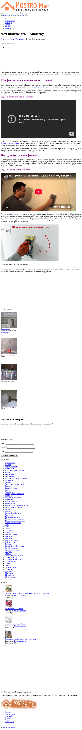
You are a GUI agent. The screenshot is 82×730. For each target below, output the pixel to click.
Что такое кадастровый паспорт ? (17, 624)
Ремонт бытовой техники (14, 546)
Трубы (7, 563)
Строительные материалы (14, 559)
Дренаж (8, 490)
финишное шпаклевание (10, 143)
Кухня (7, 511)
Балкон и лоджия (11, 467)
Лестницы (9, 515)
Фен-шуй (8, 23)
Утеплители (9, 569)
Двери (7, 27)
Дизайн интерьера (11, 488)
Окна (7, 527)
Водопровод (9, 476)
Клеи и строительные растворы (16, 505)
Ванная (7, 472)
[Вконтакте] (5, 15)
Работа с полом (10, 542)
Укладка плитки (11, 567)
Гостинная (9, 480)
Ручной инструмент (12, 550)
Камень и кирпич (11, 501)
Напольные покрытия (13, 523)
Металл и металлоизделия (14, 519)
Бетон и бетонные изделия (14, 470)
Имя (3, 443)
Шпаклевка (19, 39)
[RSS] (27, 15)
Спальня (8, 554)
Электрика (9, 579)
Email (3, 447)
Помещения (9, 28)
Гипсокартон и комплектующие (16, 478)
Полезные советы (11, 540)
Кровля (7, 509)
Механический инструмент (15, 521)
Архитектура (10, 21)
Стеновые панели (11, 557)
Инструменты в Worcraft (14, 609)
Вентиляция (9, 474)
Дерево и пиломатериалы (14, 484)
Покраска (8, 536)
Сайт (2, 451)
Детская (8, 486)
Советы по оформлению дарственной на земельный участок (27, 593)
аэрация (8, 465)
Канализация (10, 503)
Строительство (10, 561)
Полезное (8, 538)
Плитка (8, 532)
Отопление (9, 530)
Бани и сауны (10, 469)
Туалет (7, 565)
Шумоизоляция (10, 577)
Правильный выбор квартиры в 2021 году (20, 639)
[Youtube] (21, 15)
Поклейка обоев (11, 534)
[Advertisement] (41, 61)
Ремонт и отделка (7, 39)
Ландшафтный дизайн (13, 513)
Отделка (8, 25)
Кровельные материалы (13, 507)
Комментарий (6, 439)
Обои (7, 525)
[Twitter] (14, 15)
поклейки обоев (38, 87)
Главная (8, 19)
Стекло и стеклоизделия (14, 556)
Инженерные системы (13, 498)
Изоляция (8, 496)
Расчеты (8, 544)
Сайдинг (8, 552)
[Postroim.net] (25, 11)
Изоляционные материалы (14, 494)
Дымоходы (9, 492)
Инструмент (9, 499)
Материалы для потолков (14, 517)
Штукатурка (9, 575)
